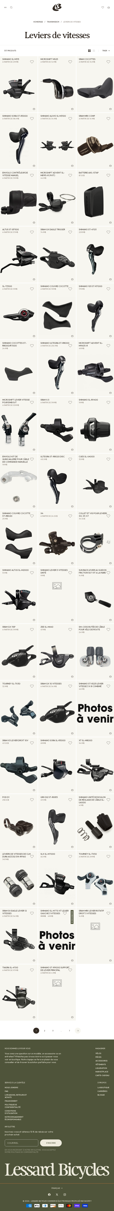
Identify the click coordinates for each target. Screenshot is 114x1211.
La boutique (103, 1087)
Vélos (98, 1053)
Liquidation (101, 1068)
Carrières (102, 1091)
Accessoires (101, 1061)
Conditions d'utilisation (11, 1112)
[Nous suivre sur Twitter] (57, 1194)
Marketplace (101, 1072)
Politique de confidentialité (12, 1106)
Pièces (98, 1057)
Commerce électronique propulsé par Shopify (69, 1201)
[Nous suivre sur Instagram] (64, 1194)
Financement (11, 1101)
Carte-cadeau (102, 1075)
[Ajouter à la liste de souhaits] (32, 62)
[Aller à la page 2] (78, 1031)
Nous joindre (11, 1087)
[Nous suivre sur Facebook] (49, 1194)
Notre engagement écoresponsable (14, 1118)
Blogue (101, 1095)
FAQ (6, 1091)
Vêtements (100, 1064)
